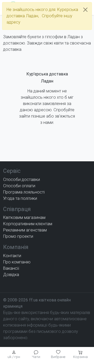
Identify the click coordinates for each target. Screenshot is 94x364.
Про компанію (17, 262)
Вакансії (11, 268)
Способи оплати (19, 185)
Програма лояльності (24, 192)
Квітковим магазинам (24, 217)
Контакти (12, 255)
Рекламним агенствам (25, 230)
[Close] (85, 9)
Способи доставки (21, 179)
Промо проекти (18, 236)
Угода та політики (20, 198)
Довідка (11, 274)
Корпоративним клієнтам (27, 223)
